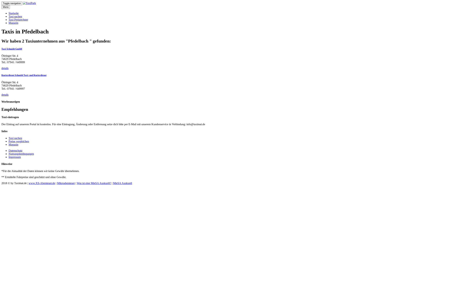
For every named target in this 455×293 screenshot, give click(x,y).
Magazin (13, 22)
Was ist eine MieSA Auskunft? (94, 183)
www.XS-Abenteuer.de (42, 183)
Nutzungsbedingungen (21, 153)
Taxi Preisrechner (18, 19)
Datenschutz (15, 150)
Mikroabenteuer (66, 183)
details (5, 68)
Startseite (14, 13)
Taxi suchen (15, 16)
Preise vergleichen (19, 141)
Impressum (15, 157)
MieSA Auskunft (122, 183)
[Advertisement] (108, 238)
